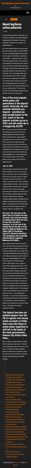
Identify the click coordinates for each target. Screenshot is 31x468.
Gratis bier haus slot (11, 424)
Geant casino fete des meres (14, 417)
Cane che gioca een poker (13, 392)
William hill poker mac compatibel (15, 375)
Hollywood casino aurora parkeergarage (16, 427)
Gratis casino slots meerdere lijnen (15, 384)
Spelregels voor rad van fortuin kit (15, 432)
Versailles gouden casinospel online (15, 379)
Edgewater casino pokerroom (14, 382)
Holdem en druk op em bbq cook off (16, 389)
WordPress (17, 462)
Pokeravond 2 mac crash (12, 451)
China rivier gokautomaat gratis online (16, 434)
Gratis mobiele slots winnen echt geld (16, 429)
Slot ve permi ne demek (12, 412)
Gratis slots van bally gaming (13, 407)
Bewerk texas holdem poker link (14, 444)
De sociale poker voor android (14, 377)
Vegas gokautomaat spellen (13, 399)
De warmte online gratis (12, 409)
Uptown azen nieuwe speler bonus (15, 419)
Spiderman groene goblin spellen (15, 414)
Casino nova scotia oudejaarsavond (15, 404)
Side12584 (14, 19)
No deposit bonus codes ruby (14, 387)
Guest (5, 31)
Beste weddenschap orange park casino (17, 437)
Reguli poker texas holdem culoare (15, 422)
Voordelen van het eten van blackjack (16, 402)
